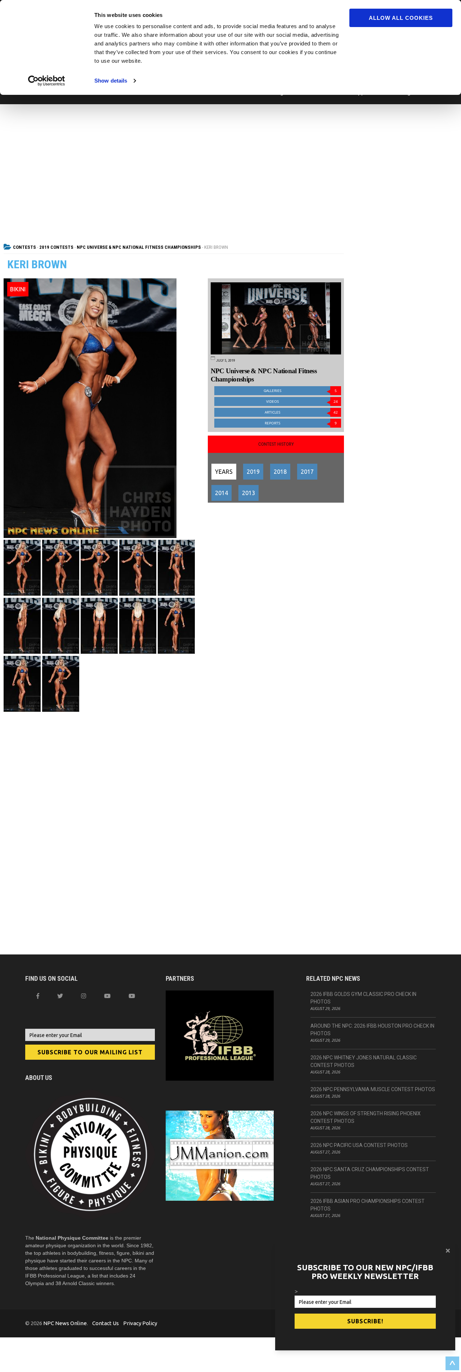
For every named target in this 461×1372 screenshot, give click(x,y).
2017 (307, 471)
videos (302, 401)
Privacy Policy (140, 1323)
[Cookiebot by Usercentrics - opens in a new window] (46, 80)
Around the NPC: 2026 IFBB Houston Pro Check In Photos (372, 1029)
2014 (221, 493)
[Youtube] (132, 996)
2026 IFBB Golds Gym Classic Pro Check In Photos (363, 998)
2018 (280, 471)
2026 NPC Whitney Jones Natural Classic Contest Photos (363, 1061)
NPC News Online (65, 1323)
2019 (253, 471)
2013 (248, 493)
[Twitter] (60, 996)
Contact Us (105, 1323)
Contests (24, 247)
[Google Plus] (107, 996)
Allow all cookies (401, 18)
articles (301, 412)
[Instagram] (83, 996)
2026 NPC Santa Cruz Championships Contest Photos (369, 1173)
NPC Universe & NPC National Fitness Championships (139, 247)
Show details (110, 81)
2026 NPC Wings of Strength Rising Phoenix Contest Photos (365, 1117)
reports (301, 423)
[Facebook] (37, 996)
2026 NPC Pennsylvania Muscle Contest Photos (372, 1089)
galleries (300, 390)
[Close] (447, 1250)
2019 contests (56, 247)
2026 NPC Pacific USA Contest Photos (359, 1145)
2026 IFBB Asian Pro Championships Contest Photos (367, 1205)
